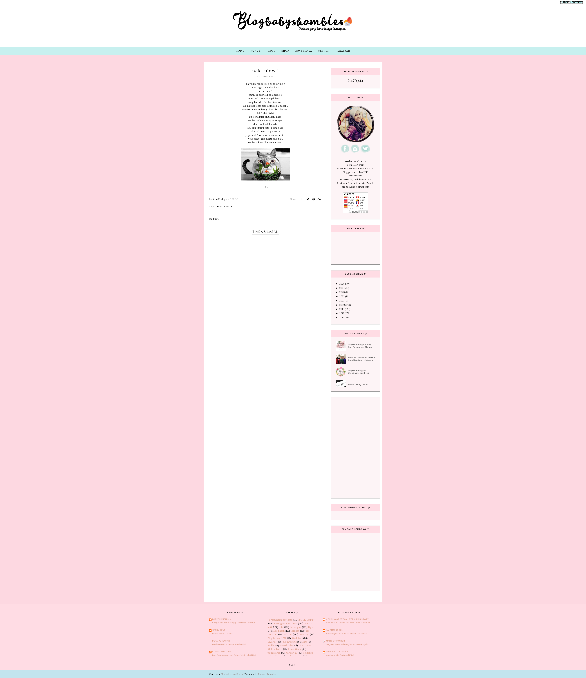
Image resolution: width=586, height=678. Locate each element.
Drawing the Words (337, 652)
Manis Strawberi (335, 641)
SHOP (285, 50)
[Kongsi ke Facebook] (301, 199)
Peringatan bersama (285, 623)
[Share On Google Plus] (319, 199)
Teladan (295, 630)
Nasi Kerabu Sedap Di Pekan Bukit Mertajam (348, 623)
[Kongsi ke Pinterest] (313, 199)
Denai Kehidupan (221, 641)
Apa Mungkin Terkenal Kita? (340, 655)
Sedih (271, 645)
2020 (342, 304)
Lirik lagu (304, 634)
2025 (342, 283)
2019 (341, 309)
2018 (341, 313)
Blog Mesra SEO (277, 638)
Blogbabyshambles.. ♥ (232, 674)
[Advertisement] (265, 338)
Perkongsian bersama (280, 619)
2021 (341, 300)
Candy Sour (218, 630)
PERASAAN (343, 50)
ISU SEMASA (303, 50)
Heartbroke (286, 645)
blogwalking (290, 641)
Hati (304, 641)
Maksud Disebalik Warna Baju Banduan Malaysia (361, 359)
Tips (310, 627)
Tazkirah (287, 634)
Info (281, 627)
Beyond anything (222, 652)
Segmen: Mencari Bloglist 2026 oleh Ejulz (347, 644)
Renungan (295, 627)
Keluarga (308, 652)
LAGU (271, 50)
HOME (240, 50)
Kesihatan (279, 630)
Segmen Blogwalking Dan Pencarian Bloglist (361, 346)
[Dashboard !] (575, 3)
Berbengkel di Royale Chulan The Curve (346, 633)
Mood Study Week (358, 385)
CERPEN (323, 50)
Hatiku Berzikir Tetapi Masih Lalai (229, 644)
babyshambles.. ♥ (222, 619)
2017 (341, 317)
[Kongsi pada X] (307, 199)
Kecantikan (294, 649)
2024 (342, 288)
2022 (342, 296)
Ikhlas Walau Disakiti (222, 633)
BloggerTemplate (267, 674)
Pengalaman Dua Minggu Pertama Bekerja (233, 623)
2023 (342, 292)
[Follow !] (565, 3)
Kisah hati (297, 638)
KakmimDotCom (334, 630)
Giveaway (291, 652)
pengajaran (274, 652)
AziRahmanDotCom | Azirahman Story (347, 619)
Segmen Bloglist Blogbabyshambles (358, 372)
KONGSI (256, 50)
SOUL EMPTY (224, 206)
